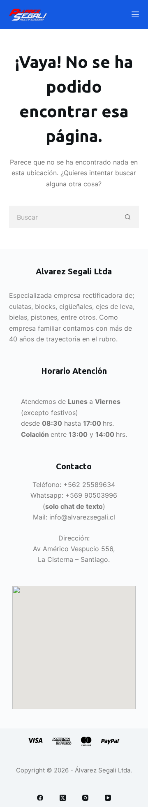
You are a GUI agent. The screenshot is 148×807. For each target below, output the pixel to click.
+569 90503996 (91, 495)
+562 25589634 (89, 484)
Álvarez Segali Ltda (102, 770)
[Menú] (135, 14)
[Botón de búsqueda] (127, 217)
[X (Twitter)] (63, 798)
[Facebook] (40, 798)
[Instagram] (85, 798)
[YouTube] (108, 798)
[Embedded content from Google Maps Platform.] (74, 647)
